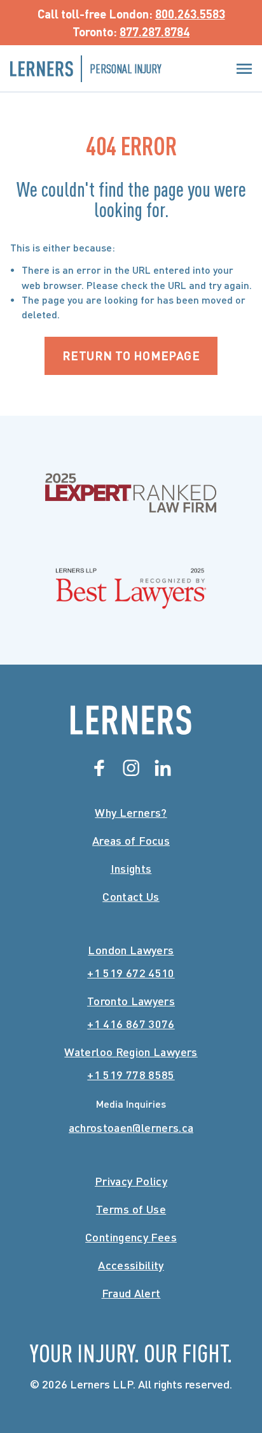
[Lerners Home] (131, 720)
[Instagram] (131, 767)
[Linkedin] (163, 767)
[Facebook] (99, 767)
